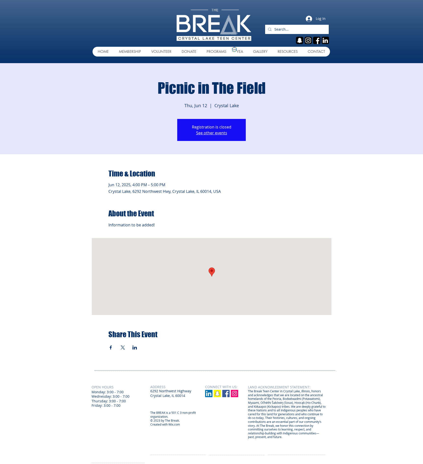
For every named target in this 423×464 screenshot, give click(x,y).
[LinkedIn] (208, 393)
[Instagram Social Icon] (234, 393)
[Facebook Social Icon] (226, 393)
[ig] (308, 40)
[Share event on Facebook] (110, 347)
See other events (211, 133)
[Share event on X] (122, 347)
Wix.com (174, 424)
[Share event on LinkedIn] (134, 347)
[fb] (316, 40)
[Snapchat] (217, 393)
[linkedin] (325, 40)
